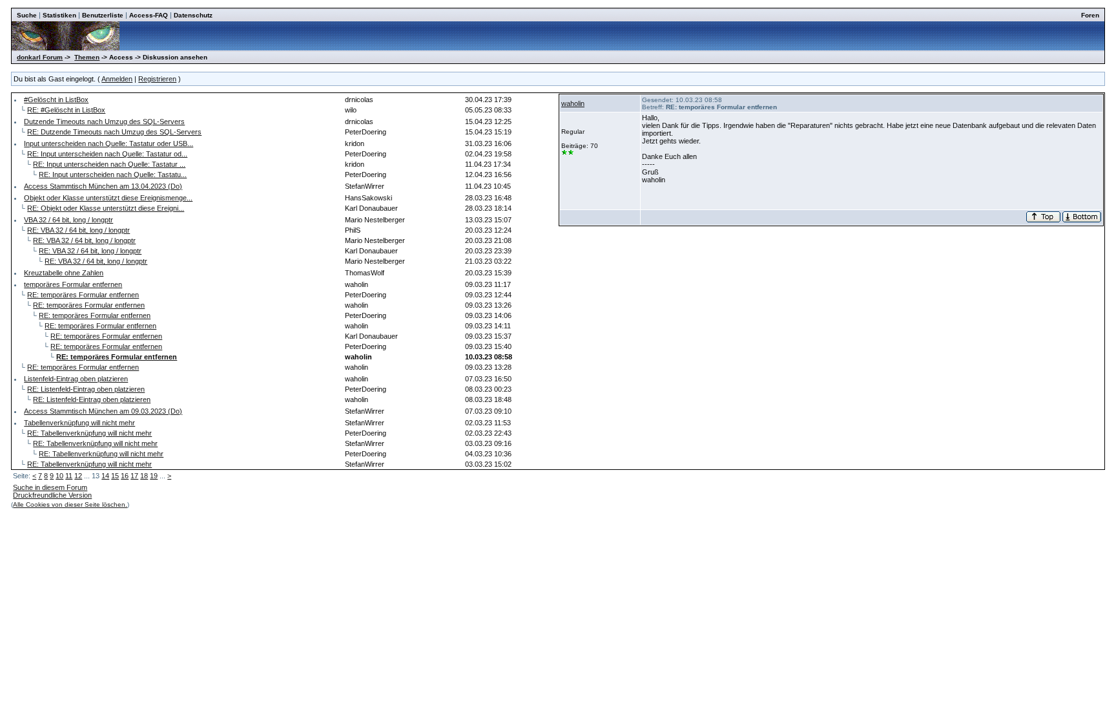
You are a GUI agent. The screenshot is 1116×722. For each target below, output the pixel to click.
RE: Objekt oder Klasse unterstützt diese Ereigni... (105, 208)
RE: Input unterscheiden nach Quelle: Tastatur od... (107, 154)
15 (115, 476)
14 (105, 476)
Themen (86, 57)
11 (68, 476)
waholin (572, 103)
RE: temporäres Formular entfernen (83, 295)
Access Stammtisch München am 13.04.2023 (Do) (103, 186)
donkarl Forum (40, 57)
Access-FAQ (148, 15)
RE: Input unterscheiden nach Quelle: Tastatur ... (109, 164)
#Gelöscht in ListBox (56, 99)
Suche (27, 15)
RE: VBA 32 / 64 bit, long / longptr (78, 230)
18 (144, 476)
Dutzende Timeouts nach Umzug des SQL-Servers (104, 121)
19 (154, 476)
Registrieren (157, 79)
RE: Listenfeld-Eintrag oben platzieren (86, 389)
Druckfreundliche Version (52, 495)
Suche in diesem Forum (50, 487)
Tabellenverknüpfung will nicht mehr (79, 423)
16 (125, 476)
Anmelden (116, 79)
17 (134, 476)
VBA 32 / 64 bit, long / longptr (68, 220)
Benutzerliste (102, 15)
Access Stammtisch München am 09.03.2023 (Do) (103, 411)
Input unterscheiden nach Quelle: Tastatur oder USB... (108, 143)
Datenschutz (193, 15)
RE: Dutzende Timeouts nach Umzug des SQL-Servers (114, 132)
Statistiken (59, 15)
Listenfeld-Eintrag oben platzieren (76, 379)
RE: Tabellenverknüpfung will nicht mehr (89, 433)
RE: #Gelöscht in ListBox (66, 110)
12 (78, 476)
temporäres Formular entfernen (73, 284)
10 (59, 476)
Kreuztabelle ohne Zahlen (63, 273)
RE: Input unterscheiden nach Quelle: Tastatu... (113, 174)
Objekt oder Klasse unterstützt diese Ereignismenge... (108, 198)
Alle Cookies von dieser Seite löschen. (70, 504)
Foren (1090, 15)
